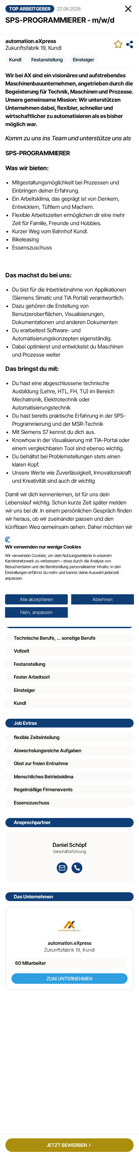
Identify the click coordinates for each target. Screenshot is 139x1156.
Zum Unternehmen (69, 978)
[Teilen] (130, 44)
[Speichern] (118, 44)
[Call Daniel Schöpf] (77, 867)
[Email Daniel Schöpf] (62, 867)
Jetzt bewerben (67, 1145)
